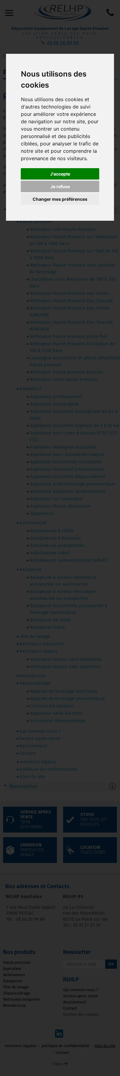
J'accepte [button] (60, 173)
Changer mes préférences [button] (60, 199)
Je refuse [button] (60, 186)
